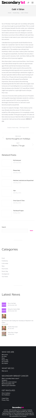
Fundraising (5, 260)
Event (3, 258)
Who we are (5, 354)
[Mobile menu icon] (32, 2)
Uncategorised (5, 274)
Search (4, 227)
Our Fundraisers (6, 395)
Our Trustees (5, 361)
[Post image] (6, 163)
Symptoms (4, 380)
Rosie (3, 358)
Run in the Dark (12, 303)
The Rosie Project (18, 210)
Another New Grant (12, 326)
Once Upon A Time (18, 200)
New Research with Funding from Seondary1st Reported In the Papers (17, 321)
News (3, 266)
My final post (17, 160)
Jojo (14, 190)
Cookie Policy (5, 398)
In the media (5, 263)
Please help (16, 170)
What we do (5, 371)
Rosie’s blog (5, 360)
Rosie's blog (15, 127)
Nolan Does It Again (13, 332)
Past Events (5, 268)
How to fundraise (6, 393)
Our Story (4, 356)
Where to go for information (8, 385)
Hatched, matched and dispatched (23, 180)
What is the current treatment (9, 382)
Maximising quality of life (8, 383)
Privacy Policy (5, 400)
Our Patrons (5, 363)
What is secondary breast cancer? (10, 378)
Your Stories (5, 276)
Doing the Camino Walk (14, 309)
